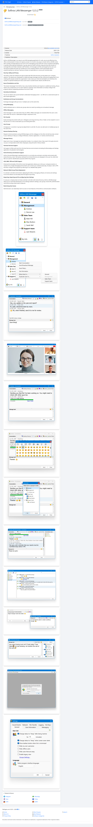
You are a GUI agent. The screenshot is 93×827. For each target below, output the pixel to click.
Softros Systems (55, 55)
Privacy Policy (7, 816)
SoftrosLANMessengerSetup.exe (13, 21)
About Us (6, 814)
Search (65, 812)
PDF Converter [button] (60, 2)
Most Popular (27, 2)
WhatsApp (37, 796)
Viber (7, 799)
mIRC (7, 801)
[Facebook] (17, 809)
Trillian (36, 799)
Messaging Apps (10, 7)
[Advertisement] (32, 36)
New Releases (37, 2)
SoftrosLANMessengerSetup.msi (13, 25)
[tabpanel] (32, 23)
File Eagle (8, 2)
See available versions (53, 48)
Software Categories (48, 2)
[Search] (89, 2)
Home (20, 2)
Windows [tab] (8, 18)
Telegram (8, 796)
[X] (18, 809)
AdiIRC (36, 801)
